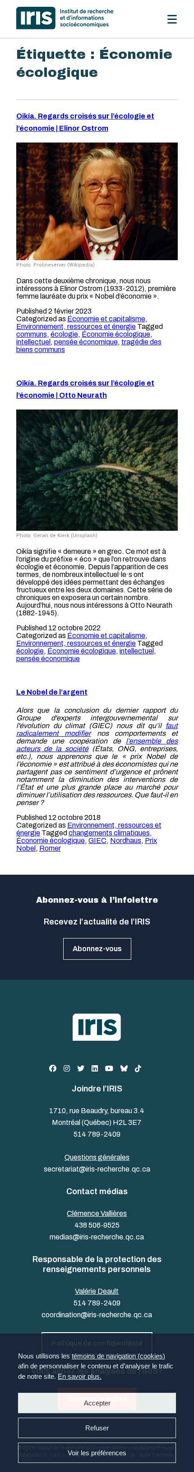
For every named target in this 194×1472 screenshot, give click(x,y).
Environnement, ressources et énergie (76, 326)
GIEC (97, 840)
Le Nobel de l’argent (52, 692)
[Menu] (172, 19)
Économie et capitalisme (106, 319)
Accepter (97, 1403)
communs (31, 334)
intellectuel (33, 342)
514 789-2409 (97, 1134)
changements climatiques (109, 833)
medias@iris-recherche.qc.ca (97, 1237)
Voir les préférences (97, 1453)
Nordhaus (125, 840)
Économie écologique (116, 334)
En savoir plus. (80, 1376)
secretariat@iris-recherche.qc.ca (97, 1169)
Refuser (97, 1428)
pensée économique (86, 342)
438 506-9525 (97, 1225)
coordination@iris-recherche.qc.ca (97, 1315)
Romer (50, 848)
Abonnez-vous (97, 949)
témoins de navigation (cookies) (118, 1356)
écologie (64, 334)
